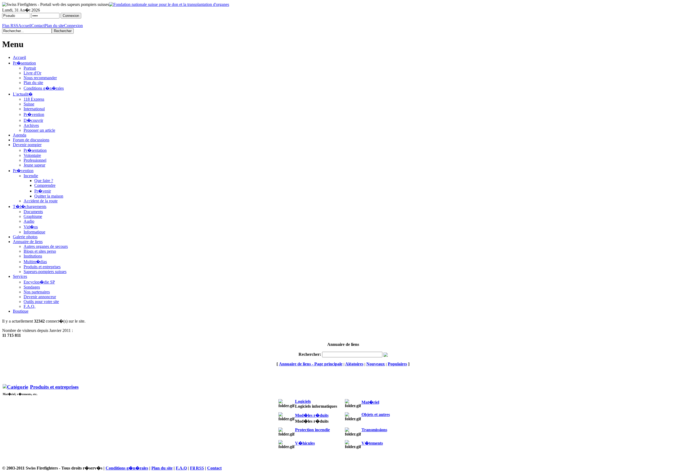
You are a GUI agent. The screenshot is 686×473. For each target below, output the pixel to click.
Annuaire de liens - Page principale (310, 364)
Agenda (19, 135)
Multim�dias (35, 261)
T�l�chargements (29, 206)
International (34, 109)
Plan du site (54, 25)
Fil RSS (197, 468)
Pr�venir (42, 191)
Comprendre (44, 185)
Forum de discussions (31, 140)
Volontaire (32, 155)
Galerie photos (25, 236)
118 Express (34, 99)
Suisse (29, 104)
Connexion (73, 25)
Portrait (30, 68)
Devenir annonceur (40, 296)
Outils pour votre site (41, 301)
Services (20, 276)
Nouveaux (375, 364)
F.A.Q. (29, 306)
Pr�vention (34, 114)
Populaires (397, 364)
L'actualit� (23, 94)
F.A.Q (181, 468)
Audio (29, 221)
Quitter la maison (48, 196)
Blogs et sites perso (40, 251)
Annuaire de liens (28, 241)
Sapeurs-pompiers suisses (45, 271)
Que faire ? (43, 180)
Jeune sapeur (34, 165)
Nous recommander (40, 77)
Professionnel (35, 160)
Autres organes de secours (46, 246)
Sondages (32, 287)
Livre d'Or (32, 73)
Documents (33, 211)
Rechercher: (310, 354)
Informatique (34, 232)
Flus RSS (10, 25)
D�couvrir (33, 120)
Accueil (24, 25)
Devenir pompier (27, 144)
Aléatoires (354, 364)
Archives (31, 125)
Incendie (31, 175)
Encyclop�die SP (39, 282)
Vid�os (31, 227)
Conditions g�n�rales (44, 88)
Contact (37, 25)
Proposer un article (39, 130)
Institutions (33, 256)
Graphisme (33, 216)
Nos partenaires (37, 292)
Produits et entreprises (42, 266)
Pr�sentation (24, 63)
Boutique (20, 311)
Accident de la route (41, 201)
